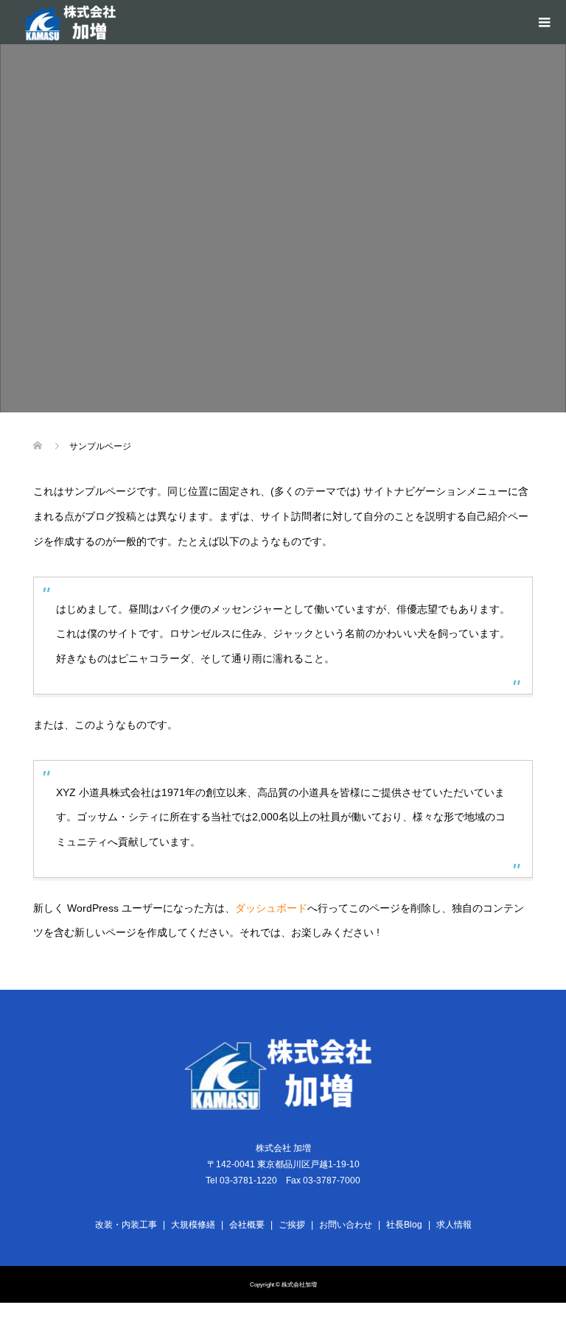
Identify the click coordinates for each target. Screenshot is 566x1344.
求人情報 (454, 1225)
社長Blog (404, 1225)
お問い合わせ (345, 1225)
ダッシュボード (271, 908)
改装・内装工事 (126, 1225)
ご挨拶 (292, 1225)
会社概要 (247, 1225)
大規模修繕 (193, 1225)
